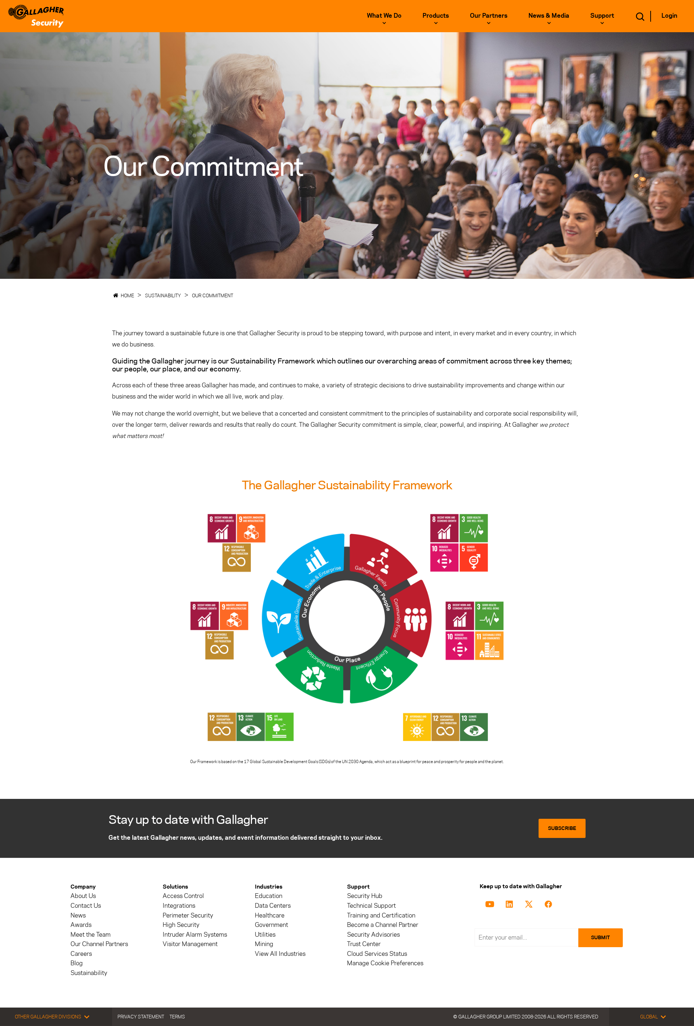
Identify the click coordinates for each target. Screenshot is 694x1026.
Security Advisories (373, 935)
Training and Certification (381, 915)
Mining (264, 944)
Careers (81, 954)
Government (271, 925)
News (78, 915)
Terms (177, 1016)
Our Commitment (212, 295)
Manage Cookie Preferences (385, 963)
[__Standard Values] (491, 903)
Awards (80, 925)
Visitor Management (190, 944)
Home (127, 295)
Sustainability (163, 295)
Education (268, 896)
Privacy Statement (140, 1016)
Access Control (183, 896)
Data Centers (273, 906)
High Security (181, 925)
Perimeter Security (188, 915)
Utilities (265, 935)
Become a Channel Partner (382, 925)
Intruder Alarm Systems (195, 935)
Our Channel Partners (99, 944)
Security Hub (364, 896)
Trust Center (364, 944)
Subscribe (562, 828)
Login (669, 15)
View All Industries (280, 954)
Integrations (179, 906)
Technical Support (371, 906)
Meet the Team (90, 935)
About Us (83, 896)
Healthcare (269, 915)
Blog (76, 963)
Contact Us (85, 906)
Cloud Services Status (377, 954)
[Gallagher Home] (36, 16)
